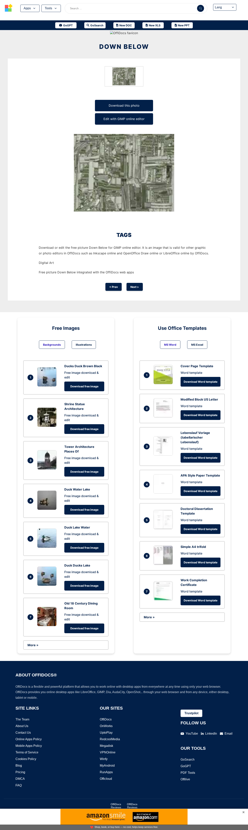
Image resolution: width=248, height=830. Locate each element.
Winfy (104, 759)
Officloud (106, 778)
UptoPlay (106, 732)
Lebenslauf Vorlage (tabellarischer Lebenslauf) (195, 437)
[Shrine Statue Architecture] (47, 426)
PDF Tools (188, 772)
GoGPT (186, 766)
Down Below (124, 46)
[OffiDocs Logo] (9, 8)
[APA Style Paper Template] (164, 492)
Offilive (185, 779)
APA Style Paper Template (200, 475)
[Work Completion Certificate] (164, 599)
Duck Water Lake (77, 489)
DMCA (20, 778)
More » (33, 645)
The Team (22, 719)
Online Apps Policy (29, 739)
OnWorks (106, 726)
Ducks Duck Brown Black (83, 366)
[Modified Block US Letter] (164, 416)
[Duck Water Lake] (47, 509)
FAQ (19, 785)
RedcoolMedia (110, 739)
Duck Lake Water (77, 527)
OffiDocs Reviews (116, 806)
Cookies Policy (26, 759)
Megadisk (106, 745)
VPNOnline (107, 752)
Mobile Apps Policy (29, 745)
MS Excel (197, 344)
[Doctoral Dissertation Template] (164, 528)
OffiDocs (106, 719)
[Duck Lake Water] (47, 547)
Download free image (84, 386)
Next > (134, 286)
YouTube (192, 733)
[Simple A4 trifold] (164, 564)
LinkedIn (211, 733)
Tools (48, 8)
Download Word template (200, 381)
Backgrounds (52, 344)
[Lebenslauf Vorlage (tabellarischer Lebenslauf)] (164, 454)
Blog (19, 765)
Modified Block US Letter (199, 399)
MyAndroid (107, 765)
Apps (27, 8)
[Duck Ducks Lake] (47, 585)
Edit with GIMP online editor (124, 119)
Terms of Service (27, 752)
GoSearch (188, 759)
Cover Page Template (197, 366)
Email (228, 733)
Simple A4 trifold (193, 547)
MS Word (170, 344)
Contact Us (23, 732)
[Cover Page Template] (164, 383)
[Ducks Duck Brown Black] (47, 385)
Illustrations (84, 344)
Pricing (20, 772)
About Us (22, 726)
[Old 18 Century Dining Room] (47, 625)
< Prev (113, 286)
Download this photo (124, 105)
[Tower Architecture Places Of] (47, 468)
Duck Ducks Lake (77, 565)
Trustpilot (191, 713)
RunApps (106, 772)
